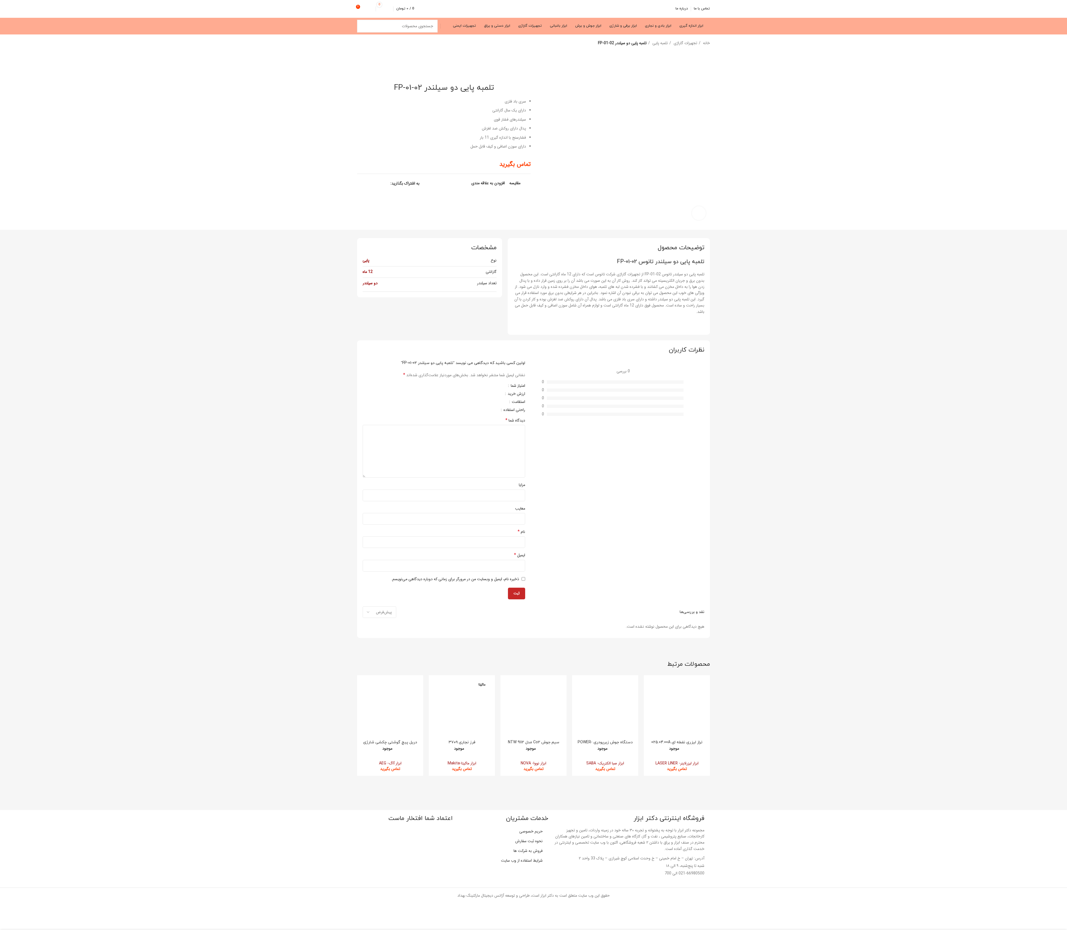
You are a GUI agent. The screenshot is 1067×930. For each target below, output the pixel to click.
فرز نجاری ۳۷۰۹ (461, 742)
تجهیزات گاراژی (684, 43)
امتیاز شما (517, 386)
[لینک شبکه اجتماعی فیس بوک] (386, 183)
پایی (366, 260)
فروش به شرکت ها (528, 851)
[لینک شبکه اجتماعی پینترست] (373, 183)
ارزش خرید (516, 394)
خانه (706, 43)
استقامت (518, 402)
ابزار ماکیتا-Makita (462, 763)
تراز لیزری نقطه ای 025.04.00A (676, 742)
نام (521, 532)
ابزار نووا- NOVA (533, 763)
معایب (520, 508)
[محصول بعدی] (360, 43)
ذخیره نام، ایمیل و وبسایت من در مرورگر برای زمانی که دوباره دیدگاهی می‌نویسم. (455, 579)
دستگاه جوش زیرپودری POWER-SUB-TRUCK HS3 (605, 745)
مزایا (522, 485)
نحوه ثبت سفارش (529, 841)
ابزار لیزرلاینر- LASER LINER (677, 763)
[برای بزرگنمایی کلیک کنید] (699, 213)
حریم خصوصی (531, 831)
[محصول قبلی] (371, 43)
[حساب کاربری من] (371, 8)
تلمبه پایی (659, 43)
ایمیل (519, 555)
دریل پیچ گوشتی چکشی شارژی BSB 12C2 (390, 745)
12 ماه (368, 272)
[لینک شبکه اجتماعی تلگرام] (360, 183)
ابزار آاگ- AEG (390, 763)
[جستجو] (363, 26)
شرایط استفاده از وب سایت (522, 860)
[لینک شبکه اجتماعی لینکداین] (366, 183)
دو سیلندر (370, 283)
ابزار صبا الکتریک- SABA (605, 763)
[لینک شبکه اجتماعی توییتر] (379, 183)
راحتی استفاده (513, 410)
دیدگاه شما (515, 420)
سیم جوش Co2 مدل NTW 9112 (533, 742)
